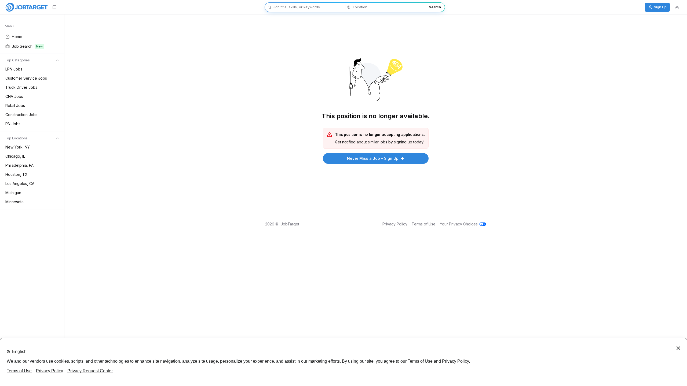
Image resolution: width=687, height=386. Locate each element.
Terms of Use (424, 224)
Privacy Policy (394, 224)
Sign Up (660, 7)
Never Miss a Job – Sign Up (373, 158)
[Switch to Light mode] (677, 7)
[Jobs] (26, 7)
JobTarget (290, 224)
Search (435, 7)
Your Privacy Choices (459, 224)
